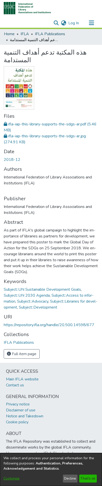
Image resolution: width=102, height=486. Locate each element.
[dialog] (51, 469)
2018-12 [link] (12, 159)
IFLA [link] (25, 34)
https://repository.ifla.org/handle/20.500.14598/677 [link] (49, 325)
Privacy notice (18, 404)
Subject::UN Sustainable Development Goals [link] (42, 289)
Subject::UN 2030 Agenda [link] (27, 295)
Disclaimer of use (20, 410)
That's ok (87, 478)
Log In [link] (73, 23)
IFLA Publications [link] (50, 34)
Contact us (15, 385)
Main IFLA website (22, 379)
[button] (27, 8)
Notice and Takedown (24, 416)
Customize (11, 478)
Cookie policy (17, 422)
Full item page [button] (23, 354)
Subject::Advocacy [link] (32, 301)
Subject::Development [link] (38, 307)
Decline (70, 478)
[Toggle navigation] (91, 23)
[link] (19, 342)
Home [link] (9, 34)
